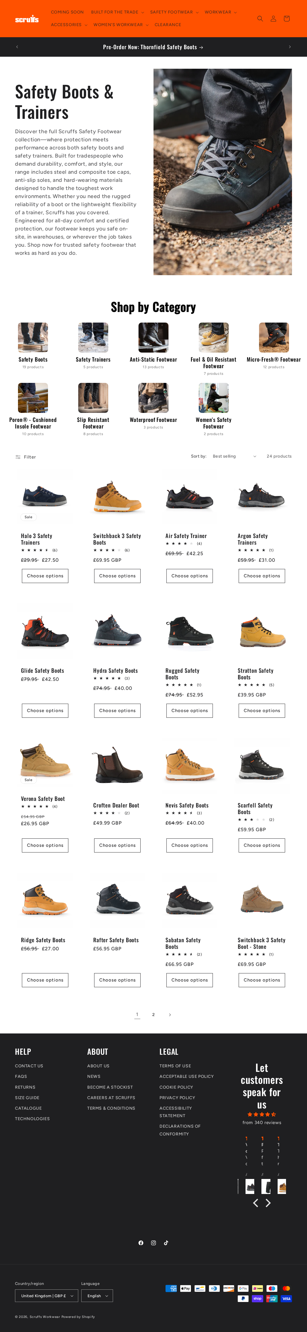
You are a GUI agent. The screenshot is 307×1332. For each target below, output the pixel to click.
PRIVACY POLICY (177, 1097)
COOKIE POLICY (176, 1087)
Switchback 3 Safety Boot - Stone (262, 943)
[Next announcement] (290, 47)
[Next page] (169, 1014)
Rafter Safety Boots (116, 940)
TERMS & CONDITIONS (111, 1108)
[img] (262, 1114)
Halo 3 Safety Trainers (36, 539)
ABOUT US (98, 1066)
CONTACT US (29, 1066)
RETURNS (25, 1087)
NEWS (93, 1076)
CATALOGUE (28, 1108)
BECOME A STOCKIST (110, 1087)
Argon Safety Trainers (253, 539)
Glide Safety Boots (42, 670)
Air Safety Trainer (186, 535)
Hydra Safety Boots (115, 670)
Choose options (45, 576)
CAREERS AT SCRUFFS (111, 1097)
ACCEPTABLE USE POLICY (186, 1076)
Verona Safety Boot (43, 798)
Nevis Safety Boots (187, 805)
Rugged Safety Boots (182, 673)
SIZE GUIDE (27, 1097)
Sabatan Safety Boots (183, 943)
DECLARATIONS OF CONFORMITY (180, 1130)
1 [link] (137, 1014)
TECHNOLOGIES (32, 1118)
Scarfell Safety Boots (255, 808)
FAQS (21, 1076)
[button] (117, 12)
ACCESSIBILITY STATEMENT (175, 1112)
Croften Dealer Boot (116, 805)
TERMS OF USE (175, 1066)
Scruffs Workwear (45, 1317)
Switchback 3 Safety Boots (117, 539)
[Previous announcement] (17, 47)
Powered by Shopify (78, 1317)
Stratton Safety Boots (256, 673)
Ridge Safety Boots (43, 940)
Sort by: (199, 456)
